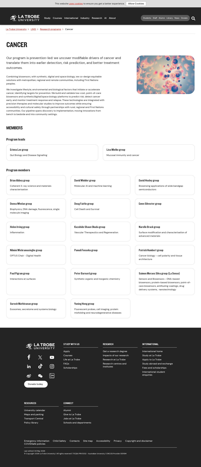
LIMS (33, 29)
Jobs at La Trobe (72, 418)
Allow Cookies (136, 3)
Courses (57, 18)
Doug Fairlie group (100, 208)
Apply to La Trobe (151, 359)
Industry (84, 18)
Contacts (75, 440)
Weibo (29, 376)
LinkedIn (29, 366)
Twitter (40, 357)
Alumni (162, 18)
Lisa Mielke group (149, 153)
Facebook (29, 357)
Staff (155, 18)
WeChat (40, 376)
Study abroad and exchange (157, 363)
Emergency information (36, 440)
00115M (123, 453)
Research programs (50, 29)
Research (97, 18)
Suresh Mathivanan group (36, 308)
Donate (184, 18)
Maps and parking (34, 414)
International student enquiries (153, 373)
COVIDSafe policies (34, 443)
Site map (88, 440)
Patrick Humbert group (165, 255)
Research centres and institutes (114, 365)
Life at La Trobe (71, 359)
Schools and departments (77, 422)
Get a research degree (115, 351)
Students (147, 18)
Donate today (35, 384)
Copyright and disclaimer (139, 440)
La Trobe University (16, 29)
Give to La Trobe (72, 414)
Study (47, 18)
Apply (66, 351)
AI (105, 18)
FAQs (66, 363)
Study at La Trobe (151, 355)
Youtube (52, 357)
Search (193, 18)
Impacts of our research (116, 355)
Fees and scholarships (154, 367)
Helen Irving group (36, 231)
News (177, 18)
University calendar (34, 410)
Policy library (31, 422)
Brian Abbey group (36, 185)
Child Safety (59, 440)
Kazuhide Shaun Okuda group (100, 231)
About (112, 18)
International (71, 18)
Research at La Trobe (114, 359)
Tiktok (40, 366)
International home (152, 351)
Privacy (118, 440)
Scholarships (70, 367)
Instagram (52, 366)
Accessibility (103, 440)
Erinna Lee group (52, 153)
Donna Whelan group (36, 208)
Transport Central (33, 418)
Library (170, 18)
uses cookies (76, 3)
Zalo (52, 376)
